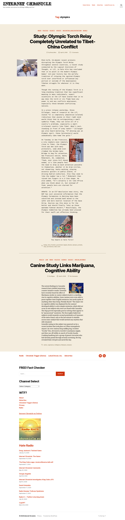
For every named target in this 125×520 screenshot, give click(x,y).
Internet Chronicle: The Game (29, 456)
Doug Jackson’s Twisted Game (30, 451)
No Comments (74, 276)
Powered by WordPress (50, 516)
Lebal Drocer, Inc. (110, 5)
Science (64, 259)
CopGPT (22, 503)
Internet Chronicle (29, 516)
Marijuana (63, 345)
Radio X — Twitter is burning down (31, 497)
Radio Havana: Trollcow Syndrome (31, 491)
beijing (45, 245)
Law (46, 259)
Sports (58, 30)
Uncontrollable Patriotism (72, 30)
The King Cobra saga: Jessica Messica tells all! (36, 462)
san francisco (50, 246)
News (39, 30)
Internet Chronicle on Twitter (30, 414)
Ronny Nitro (53, 52)
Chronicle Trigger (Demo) (36, 356)
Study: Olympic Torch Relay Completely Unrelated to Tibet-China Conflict (62, 41)
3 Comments (75, 52)
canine (45, 345)
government (59, 245)
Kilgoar (53, 276)
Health (41, 259)
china (49, 245)
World (85, 30)
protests (80, 245)
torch (58, 246)
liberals (70, 245)
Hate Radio (26, 445)
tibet (55, 246)
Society (52, 30)
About (21, 398)
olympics (74, 245)
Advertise (100, 5)
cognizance (51, 345)
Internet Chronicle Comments (29, 468)
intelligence (57, 345)
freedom (53, 245)
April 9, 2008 (63, 52)
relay (45, 246)
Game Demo (86, 5)
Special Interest (80, 259)
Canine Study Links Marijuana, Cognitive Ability (62, 267)
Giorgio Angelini (25, 474)
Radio (93, 5)
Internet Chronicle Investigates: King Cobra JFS (36, 479)
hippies (65, 245)
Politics (45, 30)
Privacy (21, 405)
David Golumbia (25, 485)
